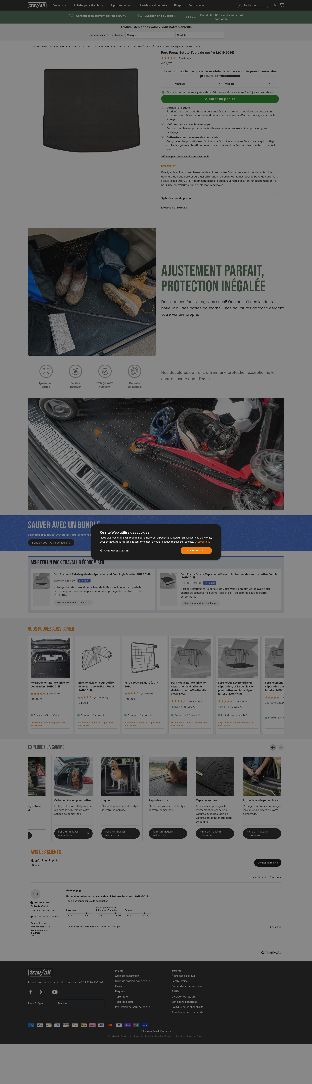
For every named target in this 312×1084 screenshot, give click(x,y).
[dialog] (156, 542)
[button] (115, 550)
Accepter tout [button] (196, 550)
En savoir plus (202, 541)
